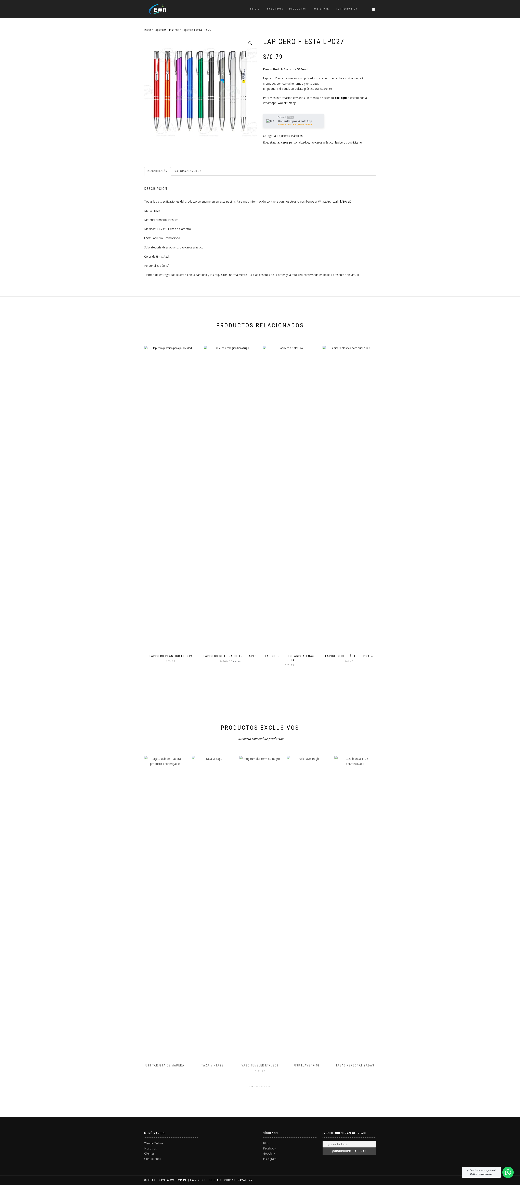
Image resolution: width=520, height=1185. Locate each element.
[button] (250, 43)
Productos (297, 9)
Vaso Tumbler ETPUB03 (212, 1065)
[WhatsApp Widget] (508, 1172)
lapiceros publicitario (348, 142)
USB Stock (321, 9)
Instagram (269, 1159)
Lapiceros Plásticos (166, 30)
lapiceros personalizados (293, 142)
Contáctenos (152, 1159)
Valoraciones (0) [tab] (188, 171)
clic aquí (341, 98)
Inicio (255, 9)
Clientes (149, 1153)
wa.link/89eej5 (287, 103)
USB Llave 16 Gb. (260, 1065)
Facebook (269, 1148)
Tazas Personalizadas (307, 1065)
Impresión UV (347, 9)
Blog (266, 1143)
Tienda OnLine (153, 1143)
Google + (269, 1153)
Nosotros (274, 9)
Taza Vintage (165, 1065)
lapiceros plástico (322, 142)
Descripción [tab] (157, 171)
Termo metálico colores (355, 1065)
